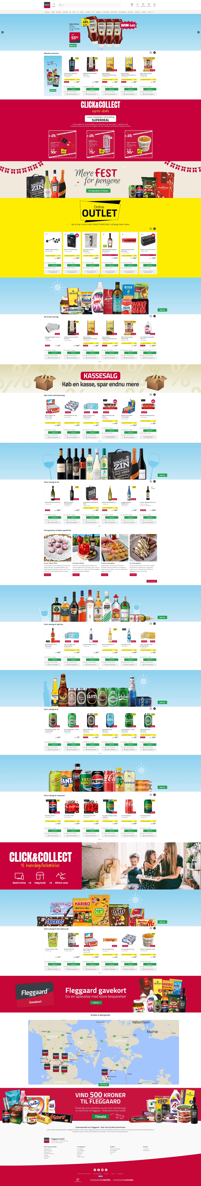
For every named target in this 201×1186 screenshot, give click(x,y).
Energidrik (88, 12)
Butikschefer (79, 1153)
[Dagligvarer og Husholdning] (100, 295)
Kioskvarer (137, 12)
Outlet (52, 12)
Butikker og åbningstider (115, 1149)
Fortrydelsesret (120, 1173)
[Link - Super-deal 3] (138, 144)
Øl (70, 12)
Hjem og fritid (114, 12)
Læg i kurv (73, 89)
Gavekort (46, 1158)
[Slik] (100, 908)
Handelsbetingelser (97, 1173)
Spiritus (82, 12)
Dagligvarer (98, 12)
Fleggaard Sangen (80, 1157)
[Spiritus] (100, 603)
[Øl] (100, 688)
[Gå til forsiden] (47, 5)
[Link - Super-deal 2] (100, 144)
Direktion (79, 1155)
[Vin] (100, 461)
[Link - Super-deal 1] (62, 144)
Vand (74, 12)
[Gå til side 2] (101, 97)
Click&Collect (80, 1152)
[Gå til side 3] (102, 97)
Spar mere (58, 12)
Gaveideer (130, 12)
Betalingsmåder (47, 1152)
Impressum (106, 1173)
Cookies (112, 1173)
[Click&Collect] (100, 866)
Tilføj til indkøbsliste (73, 94)
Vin (77, 12)
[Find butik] (100, 1052)
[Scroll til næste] (152, 12)
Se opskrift (47, 574)
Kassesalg (65, 12)
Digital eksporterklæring (49, 1153)
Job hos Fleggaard (80, 1150)
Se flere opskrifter (152, 581)
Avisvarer (144, 12)
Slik (93, 12)
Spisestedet (112, 1152)
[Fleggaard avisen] (53, 76)
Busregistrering (146, 1150)
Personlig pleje (122, 12)
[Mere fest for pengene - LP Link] (100, 179)
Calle (111, 1153)
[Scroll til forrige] (2, 32)
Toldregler (46, 1155)
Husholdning (106, 12)
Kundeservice (146, 1149)
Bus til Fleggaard (113, 1150)
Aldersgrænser (47, 1157)
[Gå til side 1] (99, 97)
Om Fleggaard (80, 1149)
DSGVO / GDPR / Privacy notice (84, 1173)
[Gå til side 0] (98, 97)
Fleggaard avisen (47, 1149)
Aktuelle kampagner (48, 1150)
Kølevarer (47, 12)
